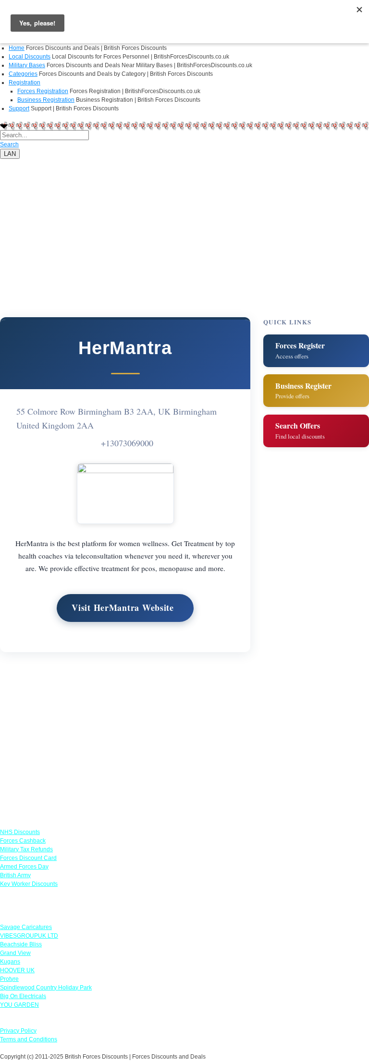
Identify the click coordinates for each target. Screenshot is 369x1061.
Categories (23, 74)
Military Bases (27, 65)
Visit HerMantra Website (123, 607)
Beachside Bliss (21, 944)
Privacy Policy (18, 1030)
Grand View (15, 953)
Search (9, 144)
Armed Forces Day (24, 866)
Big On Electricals (23, 996)
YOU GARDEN (19, 1004)
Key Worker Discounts (29, 884)
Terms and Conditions (28, 1039)
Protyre (9, 979)
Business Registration (45, 99)
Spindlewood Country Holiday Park (46, 987)
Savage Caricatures (26, 927)
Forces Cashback (23, 840)
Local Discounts (29, 56)
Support (19, 108)
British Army (15, 875)
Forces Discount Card (28, 858)
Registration (24, 82)
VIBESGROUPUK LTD (29, 935)
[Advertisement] (184, 226)
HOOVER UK (17, 970)
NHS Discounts (20, 832)
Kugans (10, 961)
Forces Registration (42, 91)
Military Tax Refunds (26, 849)
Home (17, 48)
